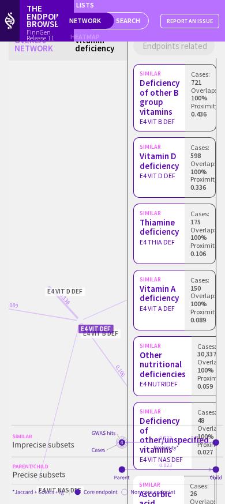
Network (85, 20)
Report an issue (190, 21)
